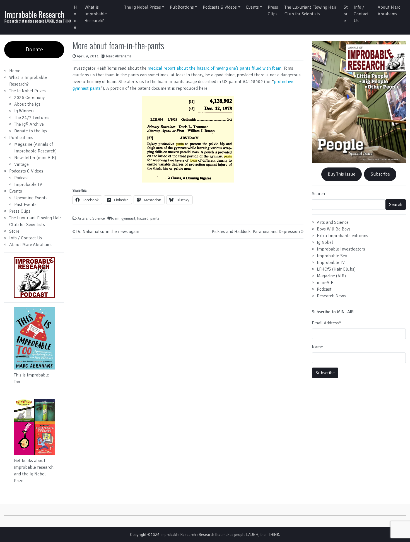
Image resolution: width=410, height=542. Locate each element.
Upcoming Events (30, 198)
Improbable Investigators (341, 249)
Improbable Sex (332, 256)
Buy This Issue (341, 174)
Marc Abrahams (119, 56)
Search (318, 193)
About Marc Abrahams (389, 10)
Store (346, 13)
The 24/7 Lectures (31, 117)
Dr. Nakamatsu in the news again (107, 231)
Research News (331, 296)
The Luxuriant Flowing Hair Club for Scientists (310, 10)
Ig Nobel (325, 242)
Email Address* (326, 323)
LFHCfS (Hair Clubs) (336, 269)
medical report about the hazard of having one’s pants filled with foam (214, 68)
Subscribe (380, 174)
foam (115, 218)
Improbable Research (34, 14)
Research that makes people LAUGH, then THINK (239, 534)
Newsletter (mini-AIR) (35, 158)
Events (252, 7)
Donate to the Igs (30, 131)
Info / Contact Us (361, 13)
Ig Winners (24, 111)
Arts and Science (91, 218)
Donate (34, 49)
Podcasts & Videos (220, 7)
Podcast (21, 178)
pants (155, 218)
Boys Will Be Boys (334, 229)
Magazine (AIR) (331, 276)
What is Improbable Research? (96, 13)
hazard (142, 218)
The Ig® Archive (29, 124)
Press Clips (273, 10)
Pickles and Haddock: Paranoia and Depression (256, 231)
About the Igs (27, 104)
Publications (182, 7)
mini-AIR (325, 282)
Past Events (25, 204)
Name (317, 347)
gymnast (128, 218)
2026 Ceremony (29, 97)
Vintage (21, 164)
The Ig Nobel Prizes (142, 7)
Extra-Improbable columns (342, 236)
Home (76, 17)
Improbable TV (28, 184)
